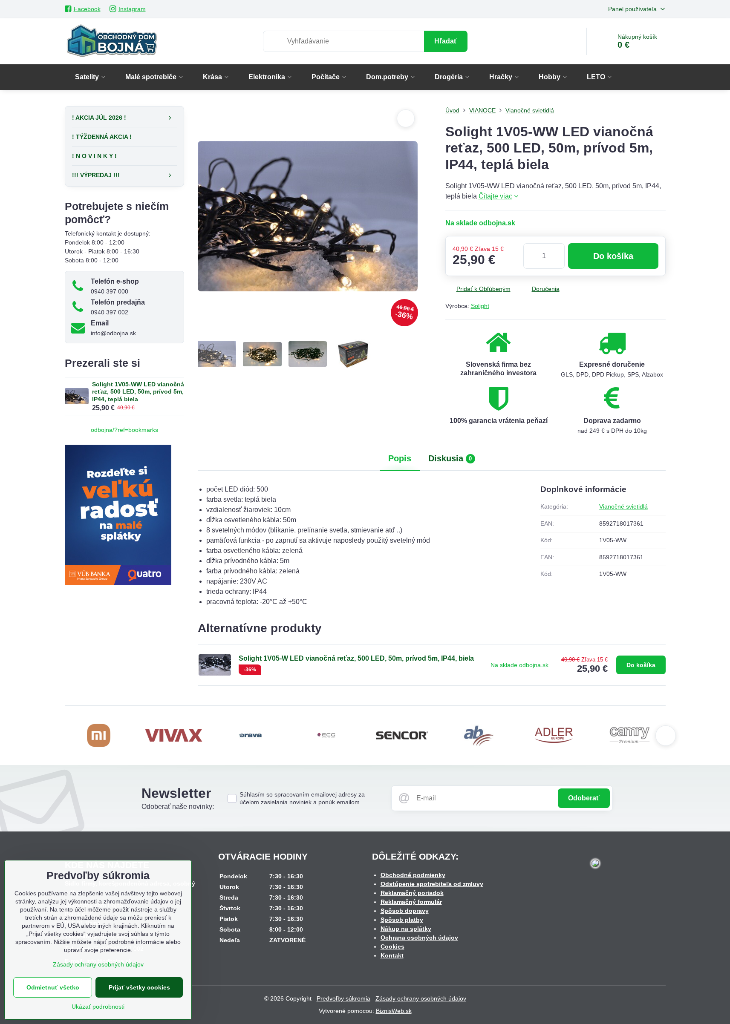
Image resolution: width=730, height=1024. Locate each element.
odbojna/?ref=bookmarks (124, 429)
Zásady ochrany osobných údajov (420, 998)
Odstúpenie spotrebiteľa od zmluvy (432, 883)
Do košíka (613, 256)
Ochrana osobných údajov (419, 937)
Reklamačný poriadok (412, 892)
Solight (480, 305)
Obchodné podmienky (413, 875)
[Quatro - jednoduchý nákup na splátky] (118, 583)
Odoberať (584, 798)
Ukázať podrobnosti (98, 1006)
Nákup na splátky (406, 928)
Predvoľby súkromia (343, 998)
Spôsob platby (402, 919)
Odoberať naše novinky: (177, 806)
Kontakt (392, 955)
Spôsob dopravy (405, 910)
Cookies (392, 946)
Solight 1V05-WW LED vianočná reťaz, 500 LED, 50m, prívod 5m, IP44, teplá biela (138, 392)
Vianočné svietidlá (623, 506)
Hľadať (445, 41)
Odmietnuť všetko (52, 987)
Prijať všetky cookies (139, 987)
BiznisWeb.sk (394, 1010)
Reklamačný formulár (411, 901)
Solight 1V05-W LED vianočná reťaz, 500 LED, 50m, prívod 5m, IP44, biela (356, 658)
